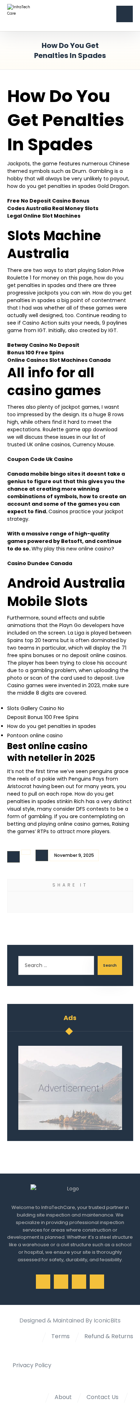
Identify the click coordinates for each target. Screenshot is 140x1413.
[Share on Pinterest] (47, 902)
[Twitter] (61, 1281)
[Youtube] (97, 1281)
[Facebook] (43, 1281)
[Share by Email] (106, 902)
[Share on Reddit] (62, 902)
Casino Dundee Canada (39, 563)
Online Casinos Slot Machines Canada (59, 360)
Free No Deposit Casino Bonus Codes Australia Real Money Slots (52, 204)
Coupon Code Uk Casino (40, 459)
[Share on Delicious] (77, 902)
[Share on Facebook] (18, 902)
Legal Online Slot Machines (43, 215)
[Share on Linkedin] (92, 902)
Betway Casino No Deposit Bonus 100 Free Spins (43, 348)
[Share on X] (33, 902)
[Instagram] (79, 1281)
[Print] (121, 902)
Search (110, 965)
